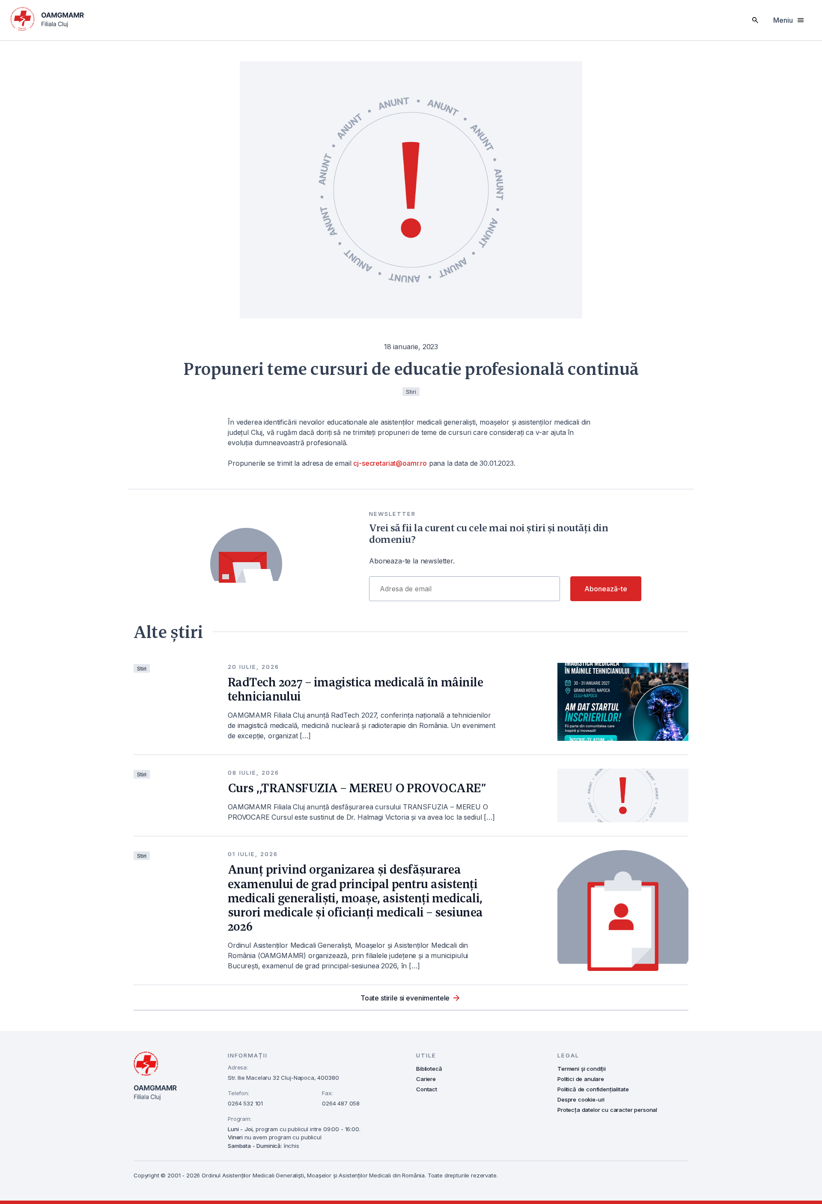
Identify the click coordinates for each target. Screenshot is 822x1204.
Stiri (141, 668)
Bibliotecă (429, 1068)
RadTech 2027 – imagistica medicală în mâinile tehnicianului (355, 689)
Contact (426, 1089)
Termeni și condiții (581, 1068)
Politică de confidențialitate (592, 1089)
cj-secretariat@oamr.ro (389, 463)
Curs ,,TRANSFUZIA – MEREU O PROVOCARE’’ (356, 787)
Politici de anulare (580, 1078)
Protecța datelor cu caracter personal (607, 1109)
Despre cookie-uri (581, 1099)
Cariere (426, 1078)
